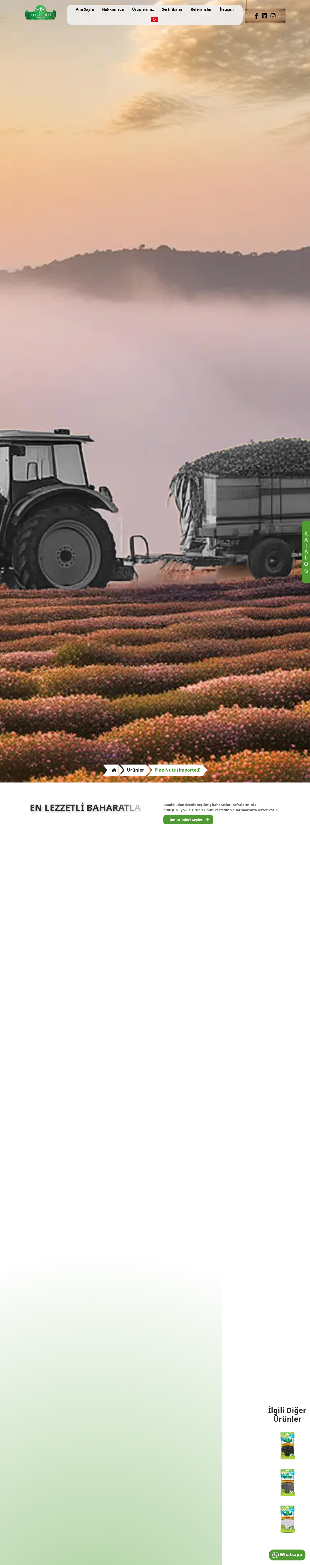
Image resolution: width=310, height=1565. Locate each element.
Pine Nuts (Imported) (178, 770)
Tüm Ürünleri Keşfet (186, 819)
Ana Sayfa (85, 9)
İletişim (227, 9)
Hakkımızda (113, 9)
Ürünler (135, 770)
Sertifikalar (172, 9)
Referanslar (201, 9)
